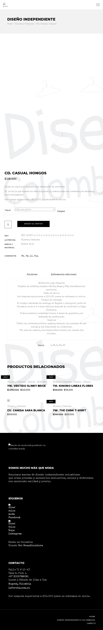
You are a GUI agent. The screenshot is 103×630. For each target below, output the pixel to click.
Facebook (14, 517)
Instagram (15, 534)
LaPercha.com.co (19, 588)
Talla (8, 210)
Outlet (31, 382)
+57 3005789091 (18, 576)
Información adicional (63, 275)
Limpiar (61, 211)
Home (92, 617)
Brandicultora (33, 545)
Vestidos (41, 382)
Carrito (91, 623)
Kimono (77, 382)
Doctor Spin (27, 244)
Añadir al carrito (33, 224)
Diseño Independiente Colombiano (76, 620)
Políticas (32, 275)
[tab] (32, 274)
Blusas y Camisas (30, 240)
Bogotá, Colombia (19, 584)
